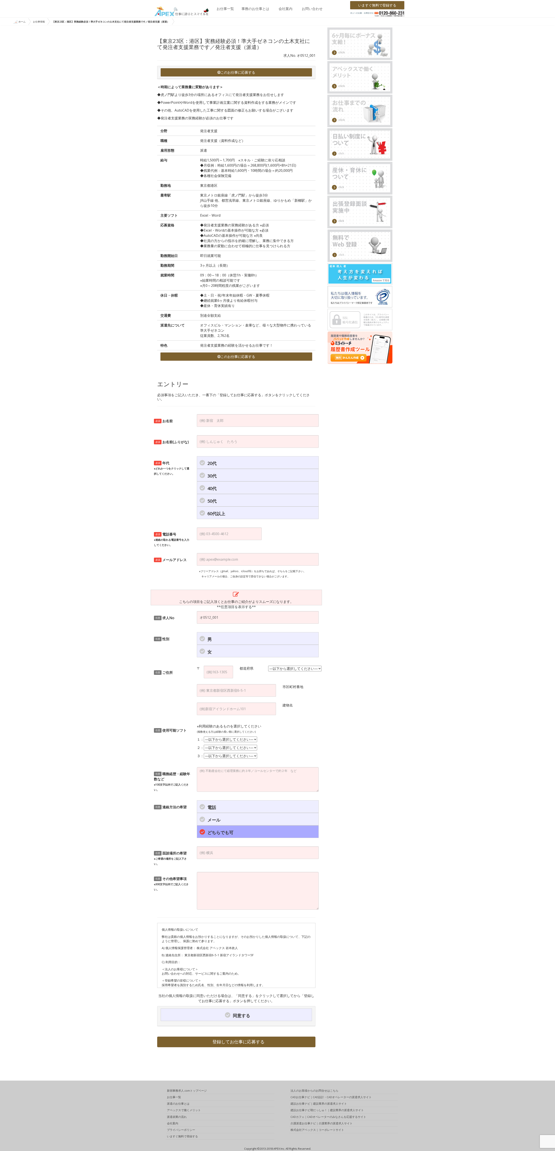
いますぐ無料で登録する (377, 5)
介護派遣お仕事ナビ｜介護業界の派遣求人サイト (322, 1123)
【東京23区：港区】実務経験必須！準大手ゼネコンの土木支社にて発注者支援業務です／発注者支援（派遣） (110, 21)
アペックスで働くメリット (184, 1110)
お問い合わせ (312, 8)
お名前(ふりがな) (172, 442)
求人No (165, 617)
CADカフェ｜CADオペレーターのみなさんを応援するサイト (328, 1117)
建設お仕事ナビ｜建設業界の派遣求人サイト (319, 1104)
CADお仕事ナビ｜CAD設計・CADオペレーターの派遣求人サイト (331, 1097)
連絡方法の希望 (171, 807)
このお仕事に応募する (237, 72)
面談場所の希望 (170, 858)
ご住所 (164, 672)
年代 (171, 468)
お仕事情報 (39, 21)
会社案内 (285, 8)
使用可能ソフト (171, 730)
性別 (162, 638)
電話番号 (171, 539)
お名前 (164, 421)
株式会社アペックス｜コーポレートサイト (317, 1130)
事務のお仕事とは (255, 8)
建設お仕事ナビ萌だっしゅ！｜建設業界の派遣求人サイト (327, 1110)
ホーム (22, 21)
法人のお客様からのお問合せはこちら (314, 1091)
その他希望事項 (171, 883)
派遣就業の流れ (177, 1117)
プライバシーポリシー (181, 1130)
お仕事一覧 (225, 8)
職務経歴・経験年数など (172, 781)
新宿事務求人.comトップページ (187, 1091)
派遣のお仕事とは (178, 1104)
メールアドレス (171, 559)
